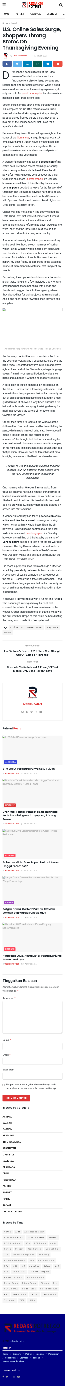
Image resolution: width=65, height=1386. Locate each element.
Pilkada (45, 1283)
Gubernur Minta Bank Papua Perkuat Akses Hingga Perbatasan (30, 864)
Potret (7, 1199)
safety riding (19, 1294)
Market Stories (35, 627)
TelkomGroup (49, 1294)
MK (23, 1266)
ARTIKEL (7, 1117)
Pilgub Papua (29, 1283)
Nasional (8, 1161)
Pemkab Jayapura (39, 1271)
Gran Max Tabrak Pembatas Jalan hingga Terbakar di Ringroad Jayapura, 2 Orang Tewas (30, 815)
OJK (57, 1266)
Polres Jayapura (49, 1288)
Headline (9, 805)
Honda (7, 1249)
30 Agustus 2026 (29, 773)
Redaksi (36, 1357)
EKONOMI (52, 14)
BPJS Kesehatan (12, 1243)
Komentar (9, 998)
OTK (6, 1271)
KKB (32, 1260)
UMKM (32, 1300)
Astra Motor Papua (14, 1237)
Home (5, 23)
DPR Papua (40, 1243)
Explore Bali (16, 627)
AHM (17, 1231)
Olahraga (10, 762)
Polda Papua (29, 1288)
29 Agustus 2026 (29, 917)
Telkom (34, 1294)
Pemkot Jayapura (13, 1277)
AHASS (7, 1231)
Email (6, 1055)
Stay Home (52, 627)
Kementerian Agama (15, 1260)
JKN (6, 1254)
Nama (6, 1040)
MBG (15, 1266)
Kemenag (44, 1254)
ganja (53, 1243)
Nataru (47, 1266)
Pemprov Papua (35, 1277)
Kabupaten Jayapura (23, 1254)
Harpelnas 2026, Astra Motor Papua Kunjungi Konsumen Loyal (32, 957)
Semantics (23, 138)
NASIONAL (35, 14)
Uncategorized (12, 1211)
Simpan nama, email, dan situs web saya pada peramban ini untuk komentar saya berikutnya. (31, 1086)
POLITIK (7, 1186)
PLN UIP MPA (11, 1288)
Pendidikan (9, 1180)
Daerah (14, 23)
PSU (6, 1294)
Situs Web (8, 1069)
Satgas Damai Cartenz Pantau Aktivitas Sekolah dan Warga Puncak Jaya (28, 911)
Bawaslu (53, 1237)
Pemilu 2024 (19, 1271)
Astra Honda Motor (34, 1231)
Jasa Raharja (35, 1249)
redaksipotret (19, 55)
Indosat (19, 1249)
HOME (5, 14)
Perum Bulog (11, 1283)
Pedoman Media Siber (13, 1361)
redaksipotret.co (17, 1341)
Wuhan (8, 632)
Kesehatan (9, 1148)
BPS (28, 1243)
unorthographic (34, 179)
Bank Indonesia (36, 1237)
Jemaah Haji (52, 1249)
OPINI (5, 1173)
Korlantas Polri (46, 1260)
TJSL (22, 1300)
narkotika (34, 1266)
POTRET (19, 14)
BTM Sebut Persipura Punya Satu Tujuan (28, 769)
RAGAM (6, 1205)
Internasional (11, 1142)
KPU (6, 1266)
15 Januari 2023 (40, 55)
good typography (32, 94)
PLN (55, 1283)
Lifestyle (8, 1154)
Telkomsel (9, 1300)
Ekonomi (9, 855)
